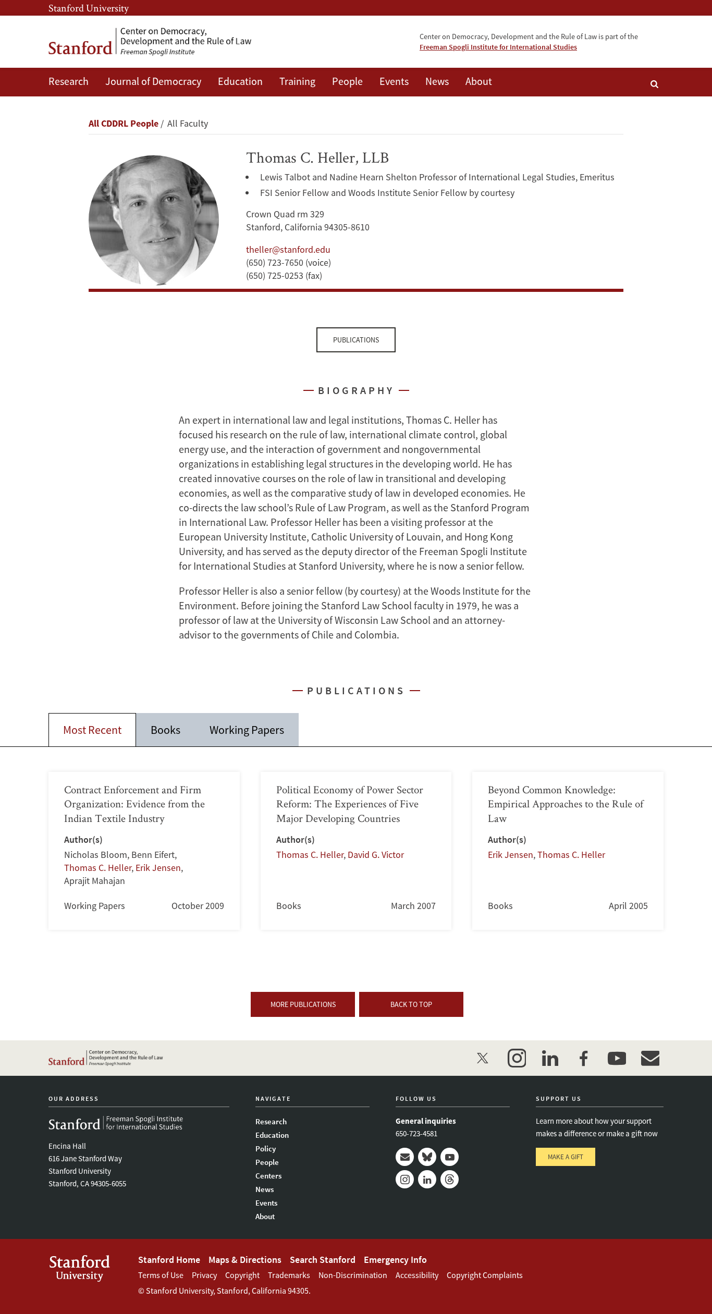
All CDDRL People (123, 123)
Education (240, 81)
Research (68, 81)
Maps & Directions (244, 1260)
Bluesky (427, 1157)
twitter (483, 1058)
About (478, 81)
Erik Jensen (158, 868)
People (347, 81)
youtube (616, 1058)
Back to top (411, 1004)
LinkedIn (427, 1179)
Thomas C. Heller (97, 868)
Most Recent (92, 729)
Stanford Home (169, 1260)
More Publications (303, 1004)
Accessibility (417, 1275)
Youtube (449, 1157)
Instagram (405, 1179)
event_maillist (650, 1058)
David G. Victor (376, 855)
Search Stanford (322, 1260)
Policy (265, 1148)
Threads (449, 1179)
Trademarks (289, 1275)
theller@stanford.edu (288, 249)
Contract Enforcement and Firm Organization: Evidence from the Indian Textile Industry (144, 851)
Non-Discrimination (352, 1275)
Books (165, 729)
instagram (516, 1058)
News (437, 81)
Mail (405, 1157)
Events (394, 81)
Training (297, 81)
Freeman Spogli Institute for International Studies (498, 47)
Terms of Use (160, 1275)
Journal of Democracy (153, 81)
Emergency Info (395, 1260)
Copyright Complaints (485, 1275)
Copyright (242, 1275)
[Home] (150, 42)
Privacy (204, 1275)
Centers (268, 1176)
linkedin (550, 1058)
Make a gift (565, 1156)
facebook (583, 1058)
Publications (356, 340)
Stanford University (88, 8)
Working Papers (247, 729)
